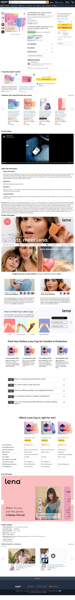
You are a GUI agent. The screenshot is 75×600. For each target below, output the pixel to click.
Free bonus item (31, 32)
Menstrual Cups (26, 8)
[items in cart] (72, 2)
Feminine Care (19, 8)
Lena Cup (65, 32)
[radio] (2, 13)
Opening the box (10, 137)
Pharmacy (48, 5)
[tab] (59, 318)
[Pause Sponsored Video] (33, 559)
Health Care (12, 8)
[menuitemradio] (70, 162)
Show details (41, 86)
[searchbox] (28, 2)
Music (43, 5)
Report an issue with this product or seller (38, 68)
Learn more (40, 65)
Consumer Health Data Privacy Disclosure (39, 590)
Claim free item (31, 33)
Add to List (60, 43)
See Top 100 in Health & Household (36, 536)
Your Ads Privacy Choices (53, 590)
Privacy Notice (27, 590)
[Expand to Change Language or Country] (35, 586)
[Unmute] (72, 162)
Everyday (54, 5)
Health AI (7, 5)
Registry (39, 5)
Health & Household (5, 8)
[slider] (34, 162)
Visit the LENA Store (32, 20)
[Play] (2, 162)
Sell (34, 5)
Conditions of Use (19, 590)
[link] (27, 79)
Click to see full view (15, 34)
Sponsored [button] (3, 546)
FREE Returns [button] (30, 30)
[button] (2, 5)
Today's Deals (14, 5)
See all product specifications (35, 55)
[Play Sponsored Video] (53, 556)
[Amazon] (4, 2)
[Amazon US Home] (18, 587)
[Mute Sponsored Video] (33, 562)
